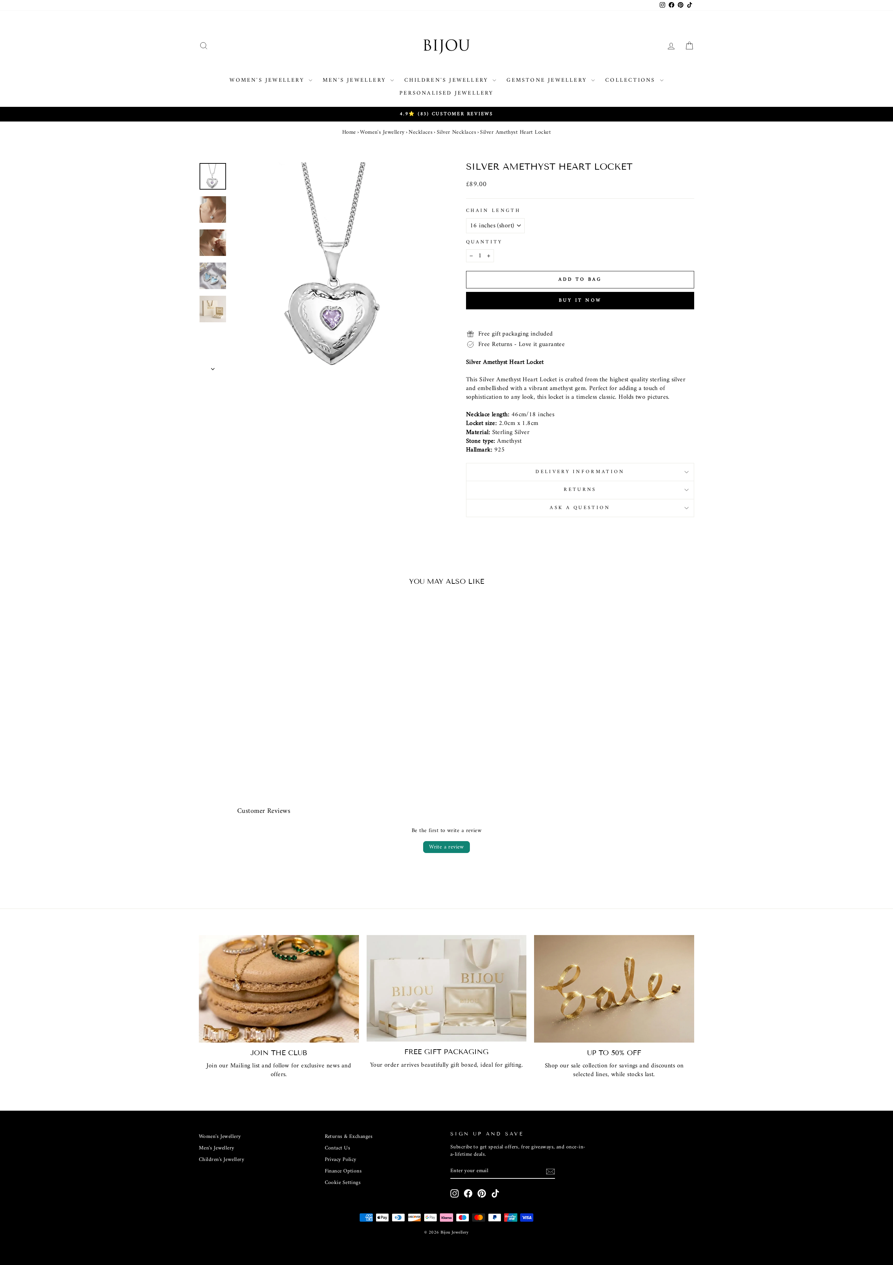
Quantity (484, 242)
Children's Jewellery (447, 80)
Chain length (493, 210)
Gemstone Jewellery (548, 80)
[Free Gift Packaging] (447, 988)
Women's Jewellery (268, 80)
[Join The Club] (279, 989)
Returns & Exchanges (349, 1136)
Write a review (446, 847)
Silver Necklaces (456, 132)
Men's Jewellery (356, 80)
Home (349, 132)
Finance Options (343, 1171)
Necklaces (420, 132)
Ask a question (580, 507)
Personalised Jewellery (446, 93)
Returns (580, 489)
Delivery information (579, 472)
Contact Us (338, 1148)
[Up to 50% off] (614, 989)
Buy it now (580, 300)
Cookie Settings (343, 1182)
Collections (631, 80)
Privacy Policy (341, 1159)
